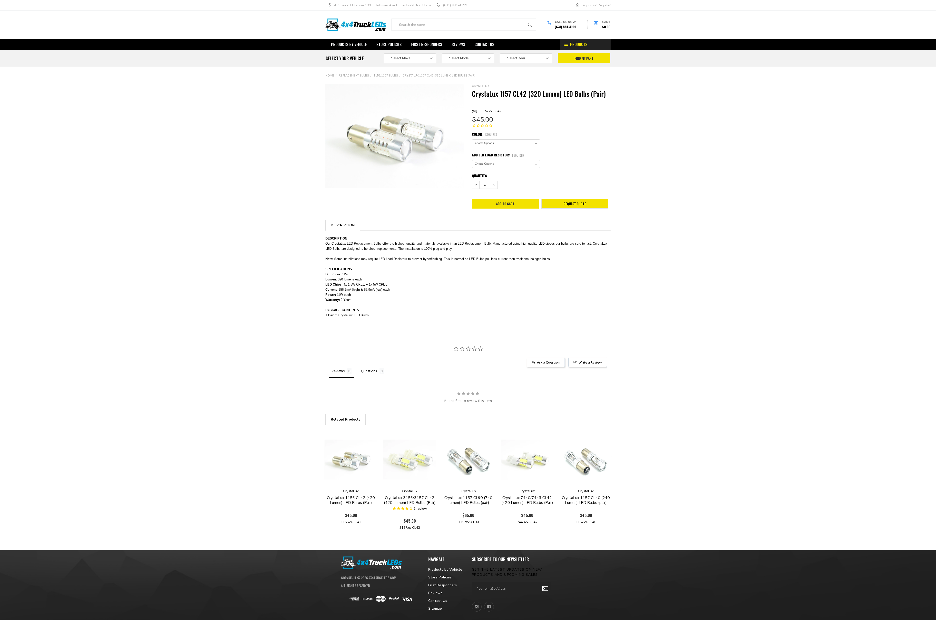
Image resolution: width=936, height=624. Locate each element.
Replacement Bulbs (354, 75)
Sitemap (435, 608)
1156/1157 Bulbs (386, 75)
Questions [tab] (369, 371)
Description (343, 225)
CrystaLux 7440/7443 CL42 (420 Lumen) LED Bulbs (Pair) (527, 500)
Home (329, 75)
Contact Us (484, 44)
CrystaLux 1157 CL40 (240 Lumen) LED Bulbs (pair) (586, 500)
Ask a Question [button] (548, 362)
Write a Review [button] (590, 362)
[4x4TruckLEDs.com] (371, 562)
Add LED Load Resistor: (498, 154)
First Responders (426, 44)
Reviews (458, 44)
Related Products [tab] (345, 419)
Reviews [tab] (338, 371)
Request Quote (575, 203)
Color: (484, 134)
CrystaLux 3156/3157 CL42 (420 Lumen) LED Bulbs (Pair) (410, 500)
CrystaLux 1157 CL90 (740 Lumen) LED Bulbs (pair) (468, 500)
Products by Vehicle (349, 44)
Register (604, 5)
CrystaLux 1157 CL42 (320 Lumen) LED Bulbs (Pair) (439, 75)
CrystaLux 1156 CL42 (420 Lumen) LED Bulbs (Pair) (351, 500)
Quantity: (479, 175)
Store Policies (389, 44)
